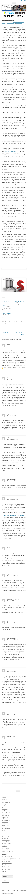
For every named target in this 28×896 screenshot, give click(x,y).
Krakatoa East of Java (12, 479)
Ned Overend (4, 818)
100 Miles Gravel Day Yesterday (8, 859)
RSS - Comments (5, 882)
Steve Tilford (19, 23)
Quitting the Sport (5, 846)
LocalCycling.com (5, 815)
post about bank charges (11, 151)
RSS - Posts (4, 880)
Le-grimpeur (4, 814)
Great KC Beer (4, 809)
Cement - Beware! (5, 848)
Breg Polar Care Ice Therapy (7, 841)
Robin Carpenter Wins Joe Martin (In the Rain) (11, 858)
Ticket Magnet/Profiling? (19, 301)
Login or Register (23, 0)
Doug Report (4, 805)
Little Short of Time (6, 869)
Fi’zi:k (3, 807)
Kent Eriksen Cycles (6, 812)
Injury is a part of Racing (7, 863)
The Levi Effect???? (5, 838)
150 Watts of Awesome (6, 796)
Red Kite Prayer (5, 822)
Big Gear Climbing (5, 868)
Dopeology (4, 804)
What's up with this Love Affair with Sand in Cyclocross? (13, 849)
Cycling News (4, 800)
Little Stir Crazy (6, 332)
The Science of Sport (6, 828)
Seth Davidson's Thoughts (7, 823)
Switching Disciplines (6, 861)
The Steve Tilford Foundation (8, 836)
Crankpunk (4, 797)
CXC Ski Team (4, 799)
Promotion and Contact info (7, 851)
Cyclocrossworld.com (6, 802)
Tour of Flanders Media (6, 866)
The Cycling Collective (6, 843)
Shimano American (6, 825)
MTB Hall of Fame (5, 817)
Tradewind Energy (5, 831)
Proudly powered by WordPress (7, 893)
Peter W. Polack (11, 736)
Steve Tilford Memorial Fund (7, 827)
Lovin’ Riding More (5, 871)
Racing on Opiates (5, 845)
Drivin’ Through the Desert (7, 856)
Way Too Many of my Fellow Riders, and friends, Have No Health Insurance (7, 303)
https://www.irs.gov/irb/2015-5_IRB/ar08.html (14, 515)
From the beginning (6, 840)
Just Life (3, 23)
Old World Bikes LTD (6, 820)
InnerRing (4, 810)
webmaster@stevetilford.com (13, 891)
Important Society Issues (18, 22)
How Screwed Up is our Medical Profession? (7, 312)
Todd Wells (4, 830)
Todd (8, 574)
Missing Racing (5, 864)
